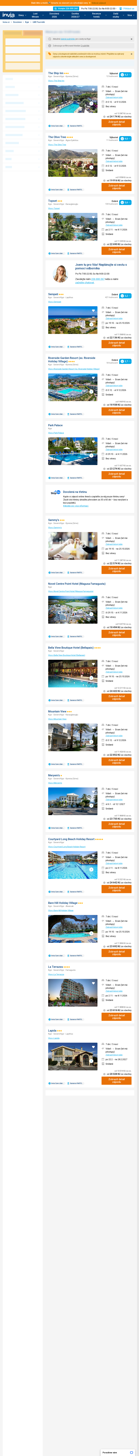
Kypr (27, 22)
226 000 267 (98, 279)
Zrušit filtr (85, 46)
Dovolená (17, 22)
